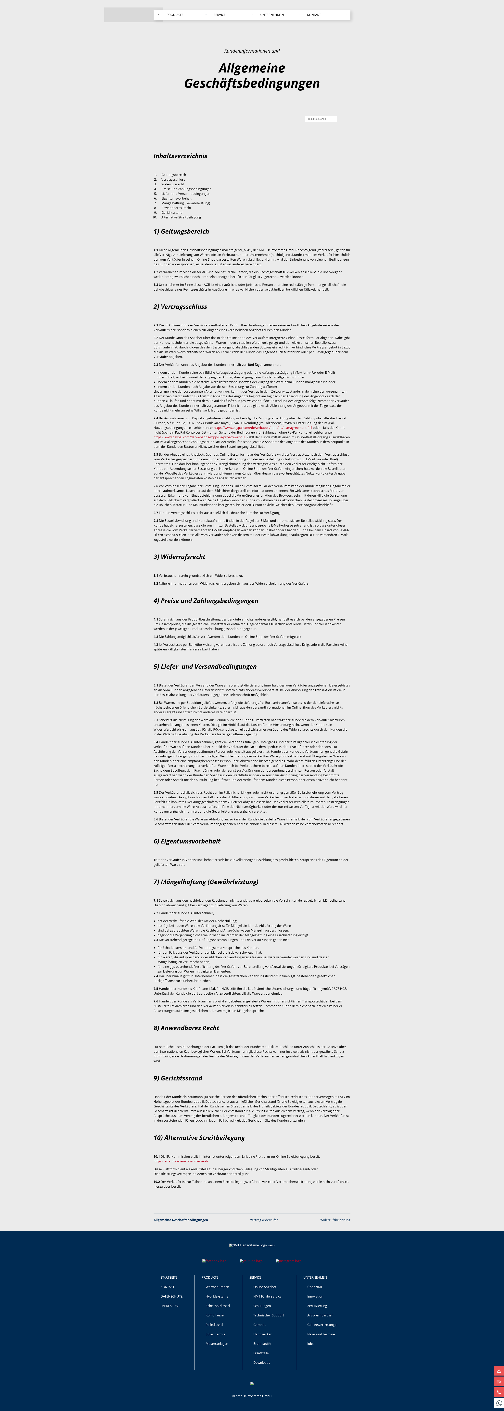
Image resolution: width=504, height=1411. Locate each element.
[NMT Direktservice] (499, 1403)
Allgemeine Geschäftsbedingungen (181, 1220)
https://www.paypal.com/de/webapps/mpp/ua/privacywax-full (199, 437)
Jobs (310, 1343)
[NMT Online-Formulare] (499, 1381)
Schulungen (262, 1306)
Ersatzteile (261, 1353)
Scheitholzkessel (218, 1306)
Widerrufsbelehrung (335, 1220)
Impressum (170, 1306)
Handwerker (262, 1334)
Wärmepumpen (217, 1287)
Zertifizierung (317, 1306)
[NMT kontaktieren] (499, 1392)
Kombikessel (215, 1315)
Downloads (261, 1362)
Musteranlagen (217, 1343)
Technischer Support (268, 1315)
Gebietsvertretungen (322, 1325)
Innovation (315, 1296)
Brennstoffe (262, 1343)
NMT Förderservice (267, 1296)
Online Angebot (264, 1287)
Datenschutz (172, 1296)
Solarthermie (215, 1334)
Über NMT (314, 1287)
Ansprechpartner (320, 1315)
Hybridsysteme (217, 1296)
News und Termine (321, 1334)
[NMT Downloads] (499, 1371)
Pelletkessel (214, 1325)
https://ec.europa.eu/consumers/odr (181, 1161)
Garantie (259, 1325)
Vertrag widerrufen (264, 1220)
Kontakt (167, 1287)
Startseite (169, 1277)
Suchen (334, 119)
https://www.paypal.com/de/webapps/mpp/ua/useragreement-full (263, 427)
